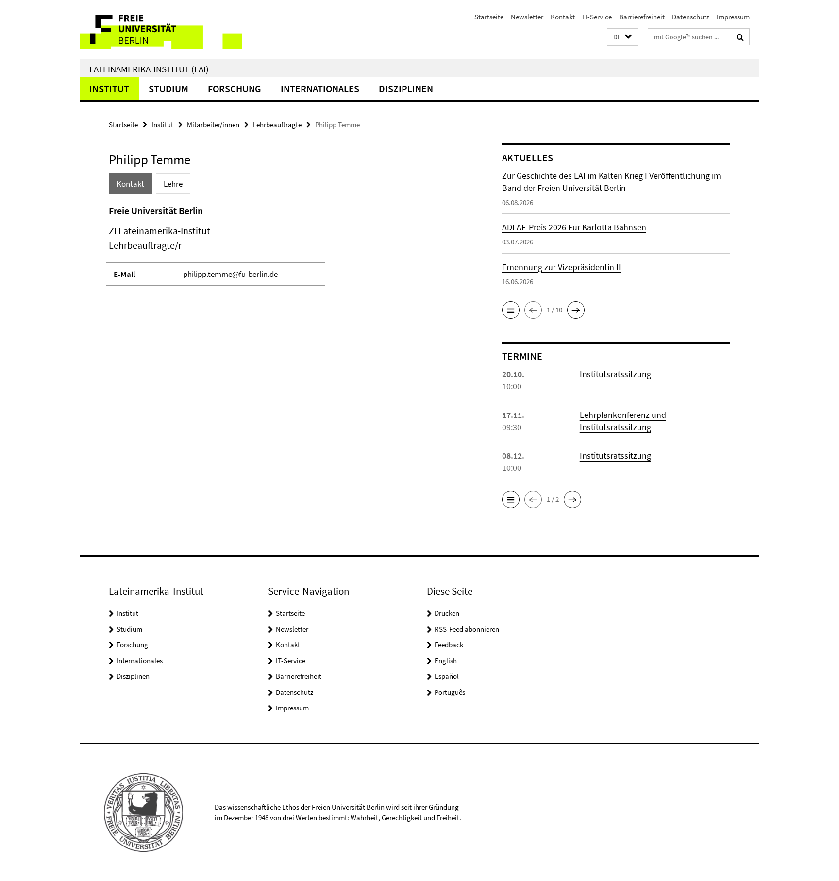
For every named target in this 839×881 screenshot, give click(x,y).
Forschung (234, 89)
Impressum (733, 16)
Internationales (320, 89)
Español (447, 676)
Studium (168, 89)
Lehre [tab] (173, 183)
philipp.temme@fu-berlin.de (230, 274)
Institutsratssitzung (615, 374)
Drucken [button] (447, 613)
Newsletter (527, 16)
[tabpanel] (287, 250)
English (446, 660)
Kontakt (563, 16)
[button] (622, 37)
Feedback (449, 644)
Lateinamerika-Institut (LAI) (149, 69)
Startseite (488, 16)
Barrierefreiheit (642, 16)
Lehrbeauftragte (277, 124)
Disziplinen (406, 89)
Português (450, 692)
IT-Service (597, 16)
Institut (109, 89)
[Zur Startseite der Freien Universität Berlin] (161, 29)
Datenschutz (690, 16)
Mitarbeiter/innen (213, 124)
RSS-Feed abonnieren (467, 629)
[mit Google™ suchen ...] (740, 37)
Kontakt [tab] (130, 183)
